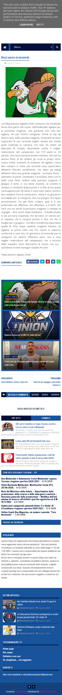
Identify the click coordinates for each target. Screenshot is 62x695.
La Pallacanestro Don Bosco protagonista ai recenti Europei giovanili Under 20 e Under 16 (37, 616)
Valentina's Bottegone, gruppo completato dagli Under (36, 628)
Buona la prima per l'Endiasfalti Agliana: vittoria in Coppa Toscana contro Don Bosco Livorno (31, 303)
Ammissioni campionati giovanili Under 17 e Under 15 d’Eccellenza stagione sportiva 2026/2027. (27, 507)
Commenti (45, 418)
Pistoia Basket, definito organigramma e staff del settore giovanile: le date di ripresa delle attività (35, 456)
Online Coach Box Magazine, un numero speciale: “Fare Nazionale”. (28, 513)
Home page (8, 648)
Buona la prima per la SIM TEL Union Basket (22, 334)
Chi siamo (8, 652)
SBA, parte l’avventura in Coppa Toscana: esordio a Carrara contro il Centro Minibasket (36, 425)
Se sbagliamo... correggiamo (17, 659)
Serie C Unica (13, 63)
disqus (45, 394)
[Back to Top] (33, 687)
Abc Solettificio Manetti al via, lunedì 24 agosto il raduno (36, 603)
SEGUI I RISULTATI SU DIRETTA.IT (31, 408)
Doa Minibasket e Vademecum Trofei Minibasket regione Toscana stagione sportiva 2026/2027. (29, 480)
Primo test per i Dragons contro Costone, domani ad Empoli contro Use (29, 363)
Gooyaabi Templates (48, 691)
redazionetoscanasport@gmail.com (37, 674)
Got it (40, 24)
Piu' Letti (16, 418)
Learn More (26, 24)
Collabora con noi (12, 656)
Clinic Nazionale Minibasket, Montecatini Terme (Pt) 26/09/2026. (27, 486)
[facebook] (29, 687)
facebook (55, 394)
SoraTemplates (21, 691)
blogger (35, 394)
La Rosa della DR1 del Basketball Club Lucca (33, 441)
